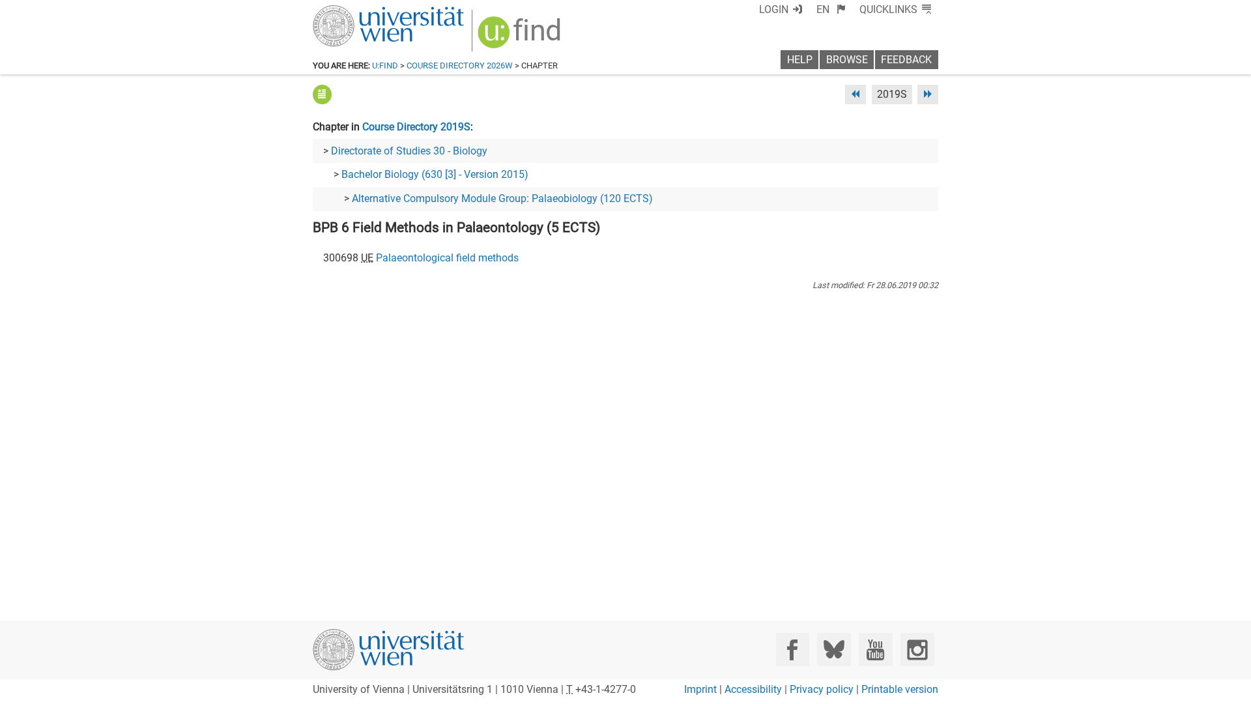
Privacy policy (822, 689)
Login (773, 9)
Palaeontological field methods (447, 258)
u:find (385, 65)
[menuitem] (831, 9)
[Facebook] (792, 649)
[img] (521, 37)
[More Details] (322, 94)
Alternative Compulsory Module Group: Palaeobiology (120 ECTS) (502, 198)
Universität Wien (358, 11)
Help (799, 59)
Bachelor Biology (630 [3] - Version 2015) (434, 174)
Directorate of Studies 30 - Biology (409, 151)
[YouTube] (875, 649)
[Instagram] (917, 649)
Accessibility (753, 689)
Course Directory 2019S (416, 127)
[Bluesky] (833, 649)
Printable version (899, 689)
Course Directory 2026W (460, 65)
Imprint (700, 689)
